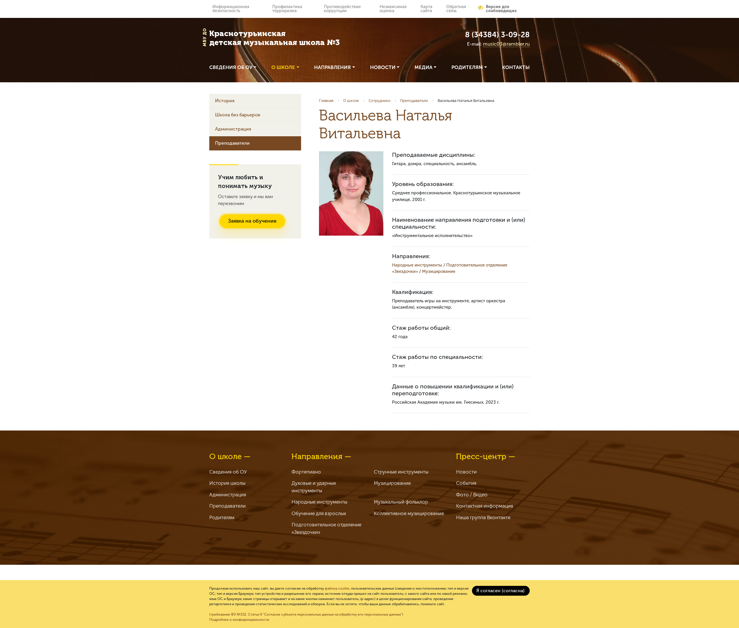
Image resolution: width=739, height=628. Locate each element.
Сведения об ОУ (228, 472)
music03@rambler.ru (506, 44)
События (466, 483)
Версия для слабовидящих (501, 8)
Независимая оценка (393, 8)
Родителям (221, 517)
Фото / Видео (472, 494)
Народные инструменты (417, 265)
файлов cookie (337, 588)
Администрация (233, 129)
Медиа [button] (423, 67)
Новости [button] (382, 67)
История (224, 100)
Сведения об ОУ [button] (230, 67)
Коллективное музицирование (409, 513)
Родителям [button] (467, 67)
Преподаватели (232, 143)
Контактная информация (484, 506)
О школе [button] (283, 67)
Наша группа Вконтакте (483, 517)
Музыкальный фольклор (401, 502)
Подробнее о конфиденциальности (239, 620)
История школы (227, 483)
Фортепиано (306, 472)
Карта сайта (426, 8)
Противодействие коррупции (342, 8)
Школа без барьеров (237, 115)
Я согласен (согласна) (500, 590)
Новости (466, 472)
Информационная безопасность (230, 8)
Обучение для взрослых (319, 513)
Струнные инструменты (401, 472)
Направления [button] (332, 67)
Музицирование (438, 271)
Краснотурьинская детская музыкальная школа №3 (274, 38)
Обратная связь (456, 8)
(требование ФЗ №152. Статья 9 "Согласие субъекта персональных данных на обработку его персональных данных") (306, 614)
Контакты (516, 67)
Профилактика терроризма (287, 8)
